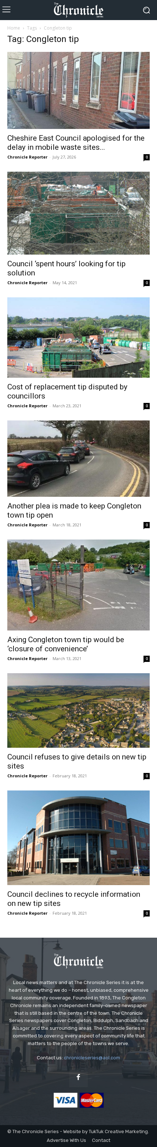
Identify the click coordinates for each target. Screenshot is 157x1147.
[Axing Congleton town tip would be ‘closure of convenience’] (78, 585)
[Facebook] (78, 1077)
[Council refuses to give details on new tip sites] (78, 710)
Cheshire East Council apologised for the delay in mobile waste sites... (76, 143)
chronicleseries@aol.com (92, 1057)
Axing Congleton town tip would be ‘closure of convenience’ (65, 644)
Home (13, 28)
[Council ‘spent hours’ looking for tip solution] (78, 213)
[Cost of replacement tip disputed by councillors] (78, 337)
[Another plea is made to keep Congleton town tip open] (78, 458)
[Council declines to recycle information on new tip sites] (78, 837)
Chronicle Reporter (27, 157)
